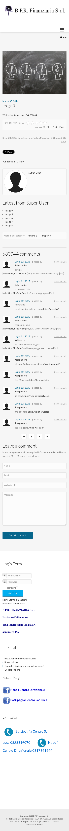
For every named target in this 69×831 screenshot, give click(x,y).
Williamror (20, 340)
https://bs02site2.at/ (17, 273)
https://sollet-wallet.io (38, 411)
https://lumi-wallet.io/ (33, 427)
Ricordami (11, 587)
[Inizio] (23, 436)
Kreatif (40, 824)
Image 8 (9, 225)
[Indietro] (31, 436)
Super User (19, 115)
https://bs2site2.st (16, 328)
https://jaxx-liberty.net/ (48, 364)
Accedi (12, 593)
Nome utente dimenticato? (15, 599)
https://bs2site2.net (16, 293)
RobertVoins (21, 265)
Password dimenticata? (14, 603)
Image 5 (9, 214)
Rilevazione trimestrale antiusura (20, 658)
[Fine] (47, 436)
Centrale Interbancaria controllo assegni (24, 666)
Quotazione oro (12, 669)
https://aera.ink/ (51, 309)
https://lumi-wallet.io (39, 380)
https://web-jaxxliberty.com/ (36, 396)
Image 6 (9, 218)
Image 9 (9, 210)
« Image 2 (32, 235)
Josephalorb (21, 359)
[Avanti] (39, 436)
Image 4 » (46, 235)
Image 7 (9, 221)
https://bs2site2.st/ (16, 348)
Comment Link (60, 262)
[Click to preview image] (34, 72)
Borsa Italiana (11, 662)
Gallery (20, 161)
